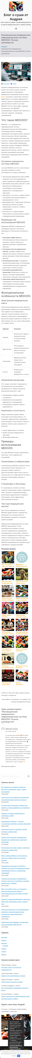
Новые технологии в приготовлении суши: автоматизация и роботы (15, 997)
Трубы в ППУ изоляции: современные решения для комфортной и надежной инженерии (14, 840)
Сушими (5, 945)
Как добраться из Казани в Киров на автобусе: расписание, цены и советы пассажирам (14, 789)
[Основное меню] (16, 28)
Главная (6, 1049)
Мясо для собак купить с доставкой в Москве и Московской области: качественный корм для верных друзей (14, 891)
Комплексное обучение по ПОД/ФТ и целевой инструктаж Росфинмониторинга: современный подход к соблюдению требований (15, 869)
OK (18, 1055)
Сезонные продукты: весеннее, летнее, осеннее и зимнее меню (14, 831)
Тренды (3, 954)
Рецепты (4, 943)
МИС (3, 97)
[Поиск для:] (16, 776)
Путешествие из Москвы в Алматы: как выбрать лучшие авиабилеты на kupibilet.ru (15, 807)
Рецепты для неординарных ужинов (13, 976)
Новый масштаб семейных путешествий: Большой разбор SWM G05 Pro (14, 923)
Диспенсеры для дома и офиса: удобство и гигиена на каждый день (15, 849)
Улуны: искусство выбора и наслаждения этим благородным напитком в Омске (15, 799)
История (4, 937)
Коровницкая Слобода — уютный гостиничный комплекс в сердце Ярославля (16, 823)
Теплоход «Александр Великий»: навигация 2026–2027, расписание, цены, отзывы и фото (15, 902)
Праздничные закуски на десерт (12, 982)
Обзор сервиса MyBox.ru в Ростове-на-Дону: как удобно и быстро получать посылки (14, 858)
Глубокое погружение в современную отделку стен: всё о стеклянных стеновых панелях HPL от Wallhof (15, 881)
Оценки (3, 940)
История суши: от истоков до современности (11, 969)
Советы (3, 948)
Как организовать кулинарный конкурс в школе (14, 989)
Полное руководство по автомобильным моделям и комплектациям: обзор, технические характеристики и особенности (15, 913)
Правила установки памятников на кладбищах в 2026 (13, 815)
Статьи (14, 83)
